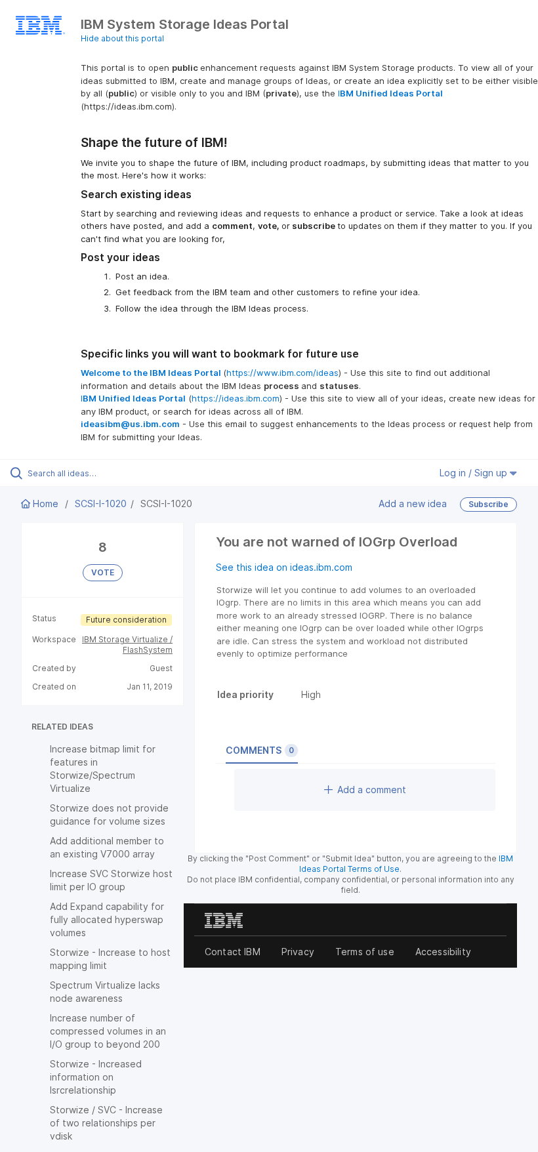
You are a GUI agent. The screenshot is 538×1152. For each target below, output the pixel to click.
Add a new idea (413, 503)
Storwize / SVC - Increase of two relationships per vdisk (106, 1123)
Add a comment (371, 789)
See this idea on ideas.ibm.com (284, 567)
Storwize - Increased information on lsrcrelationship (96, 1077)
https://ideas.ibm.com (235, 398)
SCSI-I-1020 (101, 503)
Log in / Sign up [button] (475, 472)
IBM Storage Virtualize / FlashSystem (127, 644)
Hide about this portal (122, 38)
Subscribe (488, 504)
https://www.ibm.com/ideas (282, 372)
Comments (260, 750)
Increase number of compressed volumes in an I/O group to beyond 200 (108, 1031)
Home (45, 503)
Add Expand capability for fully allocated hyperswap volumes (107, 919)
